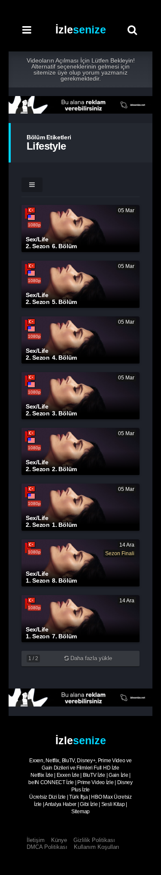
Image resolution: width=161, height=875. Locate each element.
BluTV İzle (94, 775)
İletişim (36, 840)
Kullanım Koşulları (96, 847)
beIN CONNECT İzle (51, 782)
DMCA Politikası (47, 847)
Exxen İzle (68, 775)
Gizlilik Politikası (94, 840)
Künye (59, 840)
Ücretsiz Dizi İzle (47, 797)
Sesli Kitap (113, 804)
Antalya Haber (60, 804)
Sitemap (80, 812)
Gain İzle (118, 775)
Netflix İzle (41, 775)
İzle (80, 30)
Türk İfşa (78, 797)
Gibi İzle (88, 804)
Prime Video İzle (95, 782)
